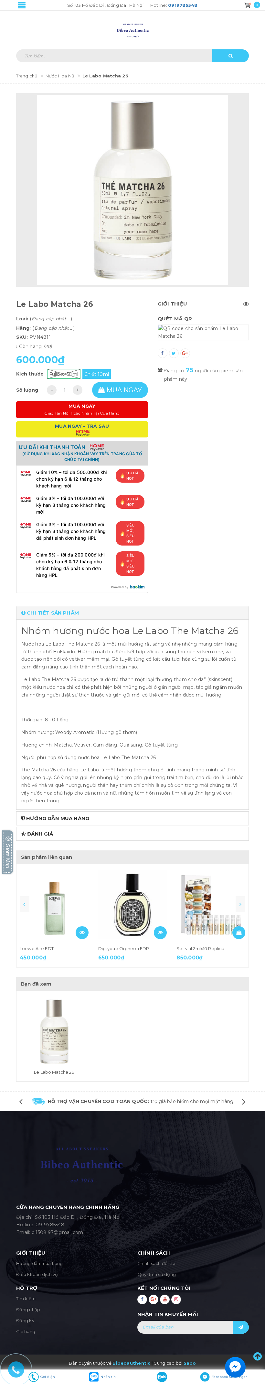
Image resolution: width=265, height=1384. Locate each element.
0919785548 (50, 1225)
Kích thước (30, 374)
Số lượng (27, 390)
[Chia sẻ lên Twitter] (174, 353)
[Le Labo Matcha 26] (54, 1031)
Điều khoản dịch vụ (37, 1274)
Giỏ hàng (25, 1331)
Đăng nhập (28, 1309)
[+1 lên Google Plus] (185, 353)
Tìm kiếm (26, 1298)
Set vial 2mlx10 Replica (200, 948)
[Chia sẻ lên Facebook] (162, 353)
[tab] (132, 612)
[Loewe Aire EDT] (54, 904)
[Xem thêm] (82, 932)
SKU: (22, 337)
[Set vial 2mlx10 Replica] (210, 904)
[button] (132, 612)
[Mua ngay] (238, 932)
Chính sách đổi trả (156, 1263)
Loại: (22, 319)
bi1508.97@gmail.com (57, 1232)
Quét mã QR (175, 319)
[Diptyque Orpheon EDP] (132, 904)
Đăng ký (25, 1320)
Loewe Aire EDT (37, 948)
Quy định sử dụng (156, 1274)
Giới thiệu (172, 304)
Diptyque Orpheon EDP (123, 948)
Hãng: (23, 328)
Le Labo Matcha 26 (54, 1072)
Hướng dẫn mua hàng (39, 1263)
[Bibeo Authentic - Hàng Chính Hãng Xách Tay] (132, 27)
